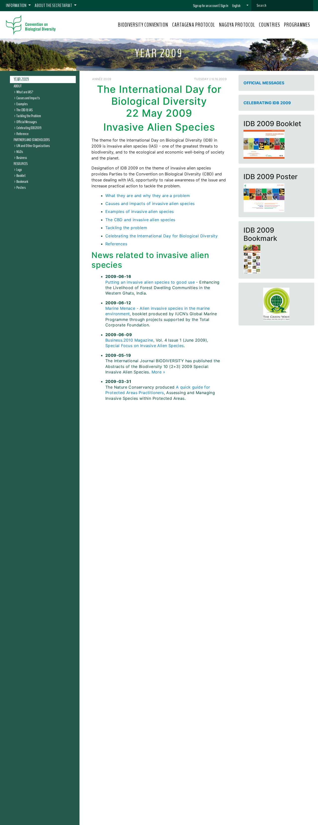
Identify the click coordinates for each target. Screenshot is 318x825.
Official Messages (26, 121)
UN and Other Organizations (33, 145)
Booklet (21, 175)
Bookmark (22, 181)
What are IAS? (24, 92)
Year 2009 (21, 79)
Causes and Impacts (28, 98)
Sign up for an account (206, 5)
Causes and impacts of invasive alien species (150, 203)
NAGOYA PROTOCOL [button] (237, 25)
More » (158, 371)
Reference (22, 133)
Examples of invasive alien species (139, 211)
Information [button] (16, 5)
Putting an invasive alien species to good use (150, 282)
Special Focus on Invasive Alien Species (144, 345)
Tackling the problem (126, 227)
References (116, 243)
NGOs (19, 151)
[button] (240, 6)
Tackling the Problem (28, 115)
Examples (22, 103)
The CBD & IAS (24, 109)
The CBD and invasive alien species (140, 219)
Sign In (224, 5)
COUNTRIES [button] (269, 25)
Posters (21, 187)
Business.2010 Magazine (129, 340)
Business (21, 157)
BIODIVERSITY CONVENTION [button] (143, 25)
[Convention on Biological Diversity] (31, 25)
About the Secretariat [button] (54, 5)
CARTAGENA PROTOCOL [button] (193, 25)
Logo (19, 169)
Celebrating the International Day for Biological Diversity (161, 235)
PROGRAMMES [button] (297, 25)
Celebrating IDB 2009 (28, 127)
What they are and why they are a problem (147, 195)
